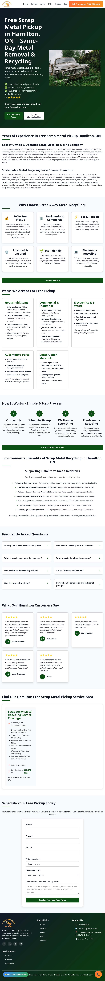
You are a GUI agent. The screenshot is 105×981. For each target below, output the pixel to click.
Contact (58, 4)
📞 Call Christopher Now (34, 115)
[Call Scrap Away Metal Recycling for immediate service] (98, 974)
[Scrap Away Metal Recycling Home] (7, 4)
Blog (65, 4)
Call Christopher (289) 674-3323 (86, 4)
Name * (29, 824)
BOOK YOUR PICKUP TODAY (52, 447)
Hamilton (9, 956)
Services (34, 4)
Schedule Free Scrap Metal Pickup (52, 900)
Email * (29, 847)
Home (25, 4)
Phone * (29, 836)
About (43, 4)
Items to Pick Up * (33, 870)
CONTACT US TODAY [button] (53, 280)
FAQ (49, 4)
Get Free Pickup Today (13, 115)
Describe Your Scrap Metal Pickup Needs (42, 882)
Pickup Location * (33, 859)
